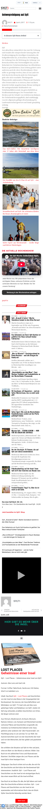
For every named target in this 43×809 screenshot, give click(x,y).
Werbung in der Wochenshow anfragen (21, 292)
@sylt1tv (5, 300)
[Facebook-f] (18, 631)
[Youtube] (21, 631)
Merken (5, 43)
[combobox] (23, 8)
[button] (40, 8)
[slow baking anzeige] (21, 117)
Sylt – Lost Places (20, 696)
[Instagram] (24, 631)
